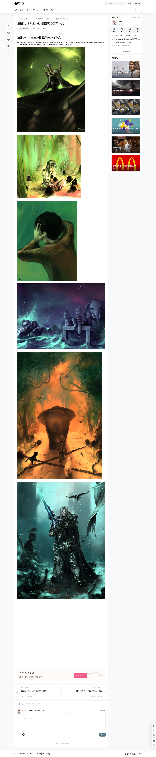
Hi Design (36, 10)
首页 (25, 19)
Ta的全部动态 (126, 51)
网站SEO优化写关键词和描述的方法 (124, 35)
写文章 (139, 9)
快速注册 (137, 3)
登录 (129, 3)
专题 (26, 10)
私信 (138, 17)
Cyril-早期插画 (38, 19)
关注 (135, 17)
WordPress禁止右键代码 (121, 46)
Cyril (30, 19)
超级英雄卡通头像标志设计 (121, 42)
